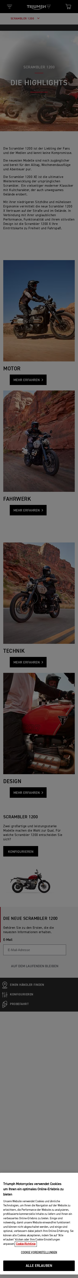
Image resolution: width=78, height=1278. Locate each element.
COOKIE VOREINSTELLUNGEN (39, 1252)
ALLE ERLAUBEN (39, 1266)
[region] (39, 1224)
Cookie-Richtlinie (26, 1244)
